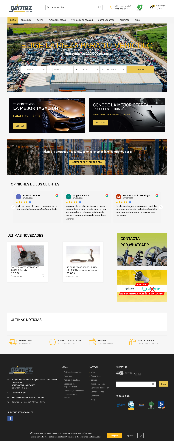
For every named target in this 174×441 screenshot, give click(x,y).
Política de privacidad (73, 372)
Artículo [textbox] (111, 70)
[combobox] (33, 69)
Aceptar (114, 435)
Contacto (124, 20)
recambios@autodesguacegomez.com (28, 397)
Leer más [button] (20, 219)
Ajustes (130, 435)
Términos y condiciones (74, 391)
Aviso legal (68, 376)
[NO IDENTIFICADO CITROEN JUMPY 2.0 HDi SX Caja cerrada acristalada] (83, 255)
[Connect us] (10, 418)
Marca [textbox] (30, 70)
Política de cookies (72, 380)
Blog (137, 20)
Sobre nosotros (106, 20)
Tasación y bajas (57, 20)
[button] (161, 207)
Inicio (13, 20)
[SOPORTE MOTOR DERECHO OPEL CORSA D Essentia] (27, 255)
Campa (40, 20)
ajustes (97, 437)
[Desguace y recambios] (19, 8)
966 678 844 (121, 8)
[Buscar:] (73, 7)
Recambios (26, 20)
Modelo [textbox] (57, 70)
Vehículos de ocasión (82, 20)
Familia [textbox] (83, 70)
